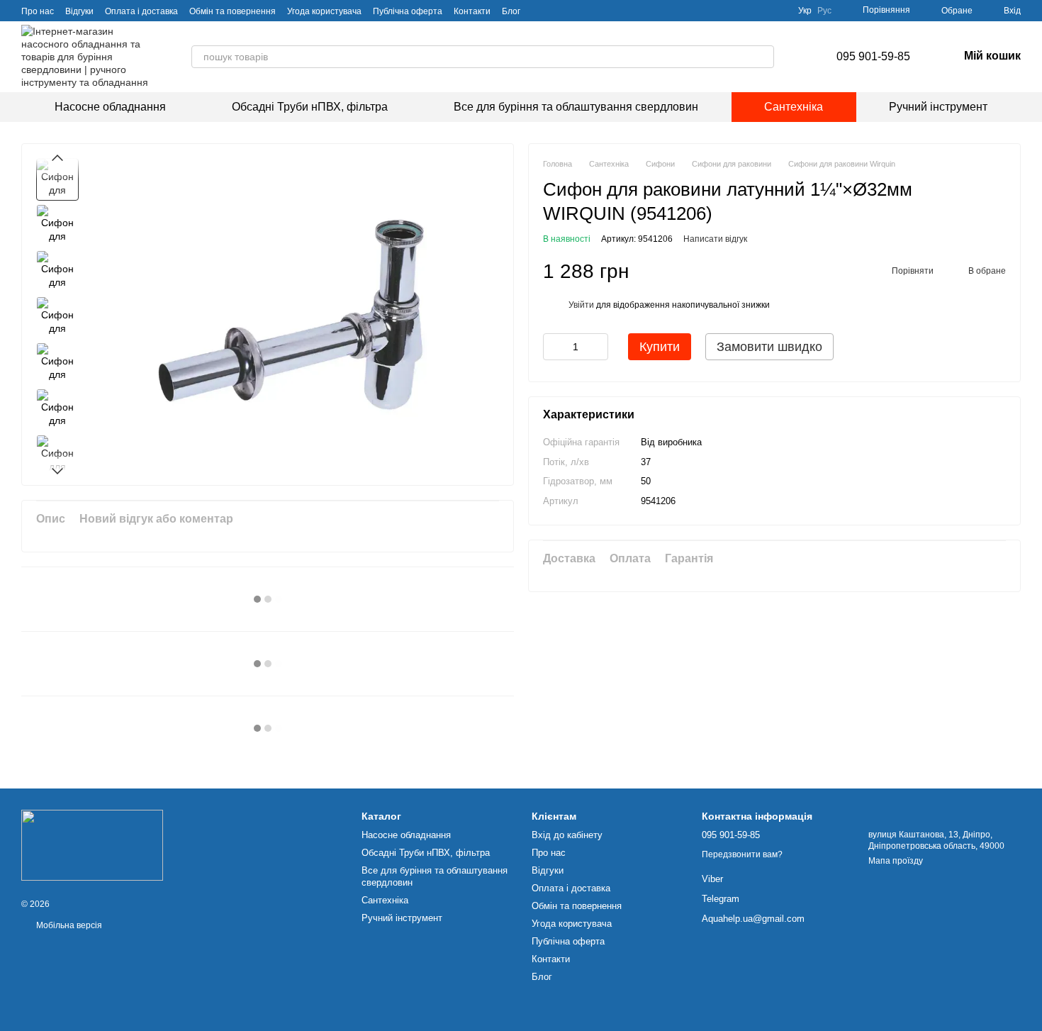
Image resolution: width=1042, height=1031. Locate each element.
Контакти (472, 11)
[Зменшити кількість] (554, 347)
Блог (511, 11)
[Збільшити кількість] (597, 347)
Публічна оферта (407, 11)
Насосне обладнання (110, 107)
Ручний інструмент (938, 107)
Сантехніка (793, 107)
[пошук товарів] (762, 56)
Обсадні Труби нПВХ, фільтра (310, 107)
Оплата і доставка (141, 11)
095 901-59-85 (873, 56)
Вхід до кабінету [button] (567, 835)
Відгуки (79, 11)
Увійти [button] (581, 305)
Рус (824, 10)
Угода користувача (324, 11)
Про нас (37, 11)
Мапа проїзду (895, 861)
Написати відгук (715, 239)
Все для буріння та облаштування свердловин (576, 107)
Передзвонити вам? (742, 854)
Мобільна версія (68, 925)
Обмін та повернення (232, 11)
